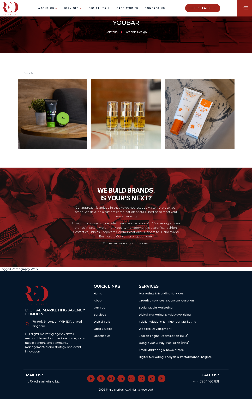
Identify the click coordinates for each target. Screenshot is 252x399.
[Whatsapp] (141, 378)
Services (71, 8)
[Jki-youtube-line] (131, 378)
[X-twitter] (101, 378)
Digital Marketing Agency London (55, 312)
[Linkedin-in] (121, 378)
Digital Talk (99, 8)
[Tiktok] (151, 378)
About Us (46, 8)
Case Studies (127, 8)
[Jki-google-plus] (161, 378)
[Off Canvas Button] (245, 8)
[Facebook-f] (91, 378)
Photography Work (25, 269)
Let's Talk (200, 8)
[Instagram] (111, 378)
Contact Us (155, 8)
